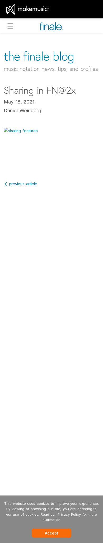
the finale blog (39, 56)
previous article (23, 183)
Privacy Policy (69, 514)
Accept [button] (51, 533)
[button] (10, 27)
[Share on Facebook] (40, 163)
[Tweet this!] (52, 163)
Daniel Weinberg (22, 110)
